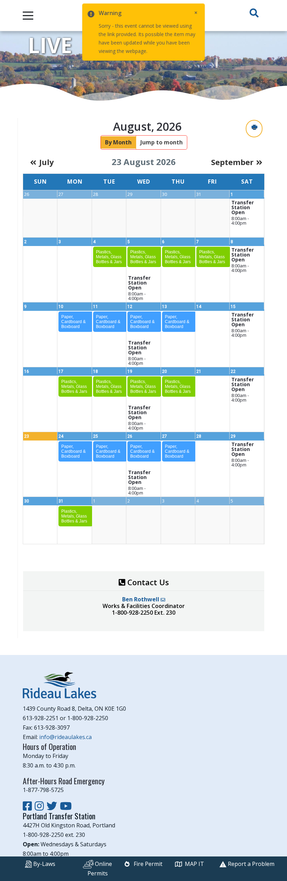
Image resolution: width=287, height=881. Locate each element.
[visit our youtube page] (66, 806)
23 (26, 436)
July (46, 162)
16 (26, 371)
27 (164, 436)
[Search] (254, 13)
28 (198, 436)
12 (129, 306)
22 (233, 371)
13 (164, 306)
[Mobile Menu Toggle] (28, 15)
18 (95, 371)
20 (164, 371)
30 (26, 501)
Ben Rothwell (141, 599)
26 (129, 436)
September (232, 162)
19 (129, 371)
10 (60, 306)
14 (198, 306)
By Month (118, 142)
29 (233, 436)
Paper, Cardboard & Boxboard (73, 321)
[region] (143, 66)
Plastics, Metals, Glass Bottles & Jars (109, 257)
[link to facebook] (29, 806)
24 (60, 436)
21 (198, 371)
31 (60, 501)
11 (95, 306)
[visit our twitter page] (53, 806)
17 (60, 371)
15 (233, 306)
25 (95, 436)
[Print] (254, 128)
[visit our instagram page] (41, 806)
